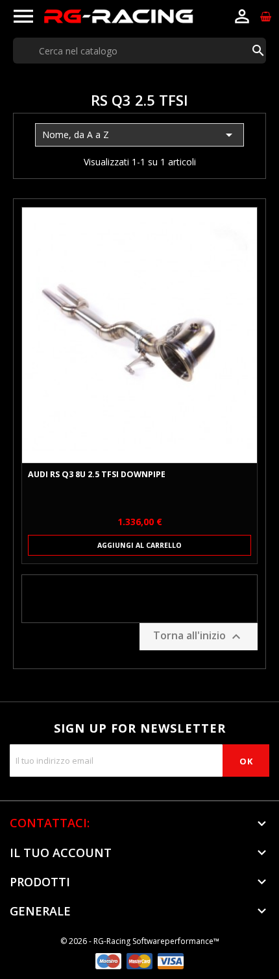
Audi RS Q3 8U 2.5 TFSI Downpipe (96, 475)
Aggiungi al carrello (139, 545)
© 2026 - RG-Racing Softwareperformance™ (139, 941)
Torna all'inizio (198, 637)
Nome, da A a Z (139, 135)
